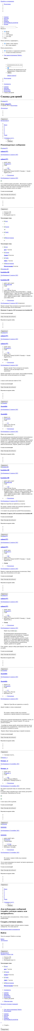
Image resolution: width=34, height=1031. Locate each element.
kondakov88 (5, 272)
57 (8, 423)
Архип (6, 255)
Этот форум (9, 35)
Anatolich (4, 406)
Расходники (14, 105)
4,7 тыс (9, 844)
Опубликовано (9, 154)
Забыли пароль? (11, 75)
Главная (6, 17)
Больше (6, 24)
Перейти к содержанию (7, 1)
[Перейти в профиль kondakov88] (4, 269)
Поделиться (4, 108)
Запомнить (10, 69)
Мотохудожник (8, 266)
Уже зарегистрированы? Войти (13, 55)
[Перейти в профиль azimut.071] (4, 101)
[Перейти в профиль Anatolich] (4, 403)
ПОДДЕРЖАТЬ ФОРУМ (11, 22)
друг (5, 249)
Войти (9, 72)
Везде (7, 31)
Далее (5, 135)
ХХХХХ (3, 827)
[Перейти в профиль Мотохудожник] (9, 237)
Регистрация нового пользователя (10, 929)
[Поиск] (17, 27)
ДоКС (6, 260)
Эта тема (8, 36)
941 (8, 777)
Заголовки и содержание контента (15, 51)
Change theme (4, 1029)
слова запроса (11, 45)
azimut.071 (8, 104)
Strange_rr (4, 761)
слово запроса (12, 43)
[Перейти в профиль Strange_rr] (4, 757)
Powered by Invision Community (9, 1004)
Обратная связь (8, 1001)
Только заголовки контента (13, 52)
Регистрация (7, 78)
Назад (5, 125)
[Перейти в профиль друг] (6, 221)
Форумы (6, 18)
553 (8, 168)
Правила (6, 21)
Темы (7, 33)
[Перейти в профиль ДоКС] (6, 232)
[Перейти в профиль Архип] (6, 226)
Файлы (6, 20)
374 (8, 289)
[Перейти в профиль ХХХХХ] (4, 824)
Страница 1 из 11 (9, 138)
